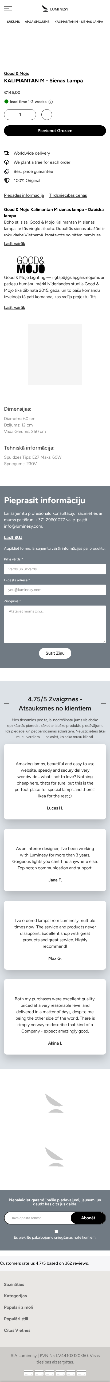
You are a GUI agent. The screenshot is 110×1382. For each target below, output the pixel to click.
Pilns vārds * (13, 559)
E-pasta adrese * (17, 580)
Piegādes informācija (24, 195)
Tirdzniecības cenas (68, 195)
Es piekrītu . (55, 1237)
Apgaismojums (37, 22)
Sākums (13, 22)
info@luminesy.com (23, 526)
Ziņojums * (12, 601)
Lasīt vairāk (14, 243)
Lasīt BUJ (13, 537)
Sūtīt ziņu (55, 653)
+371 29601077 (50, 519)
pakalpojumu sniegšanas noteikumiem (64, 1237)
